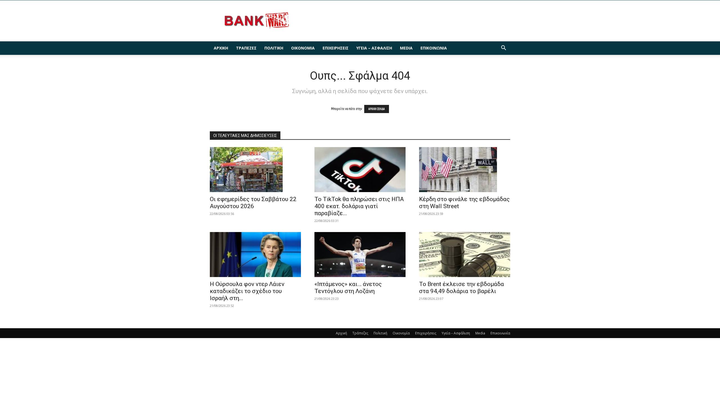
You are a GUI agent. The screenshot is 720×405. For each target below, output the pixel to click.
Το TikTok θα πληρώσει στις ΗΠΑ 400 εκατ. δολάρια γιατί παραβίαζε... (359, 206)
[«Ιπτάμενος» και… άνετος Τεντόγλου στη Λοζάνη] (360, 254)
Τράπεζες (246, 48)
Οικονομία (303, 48)
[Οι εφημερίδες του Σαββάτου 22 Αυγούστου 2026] (255, 169)
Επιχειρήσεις (335, 48)
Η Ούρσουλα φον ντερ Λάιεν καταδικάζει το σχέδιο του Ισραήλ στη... (247, 291)
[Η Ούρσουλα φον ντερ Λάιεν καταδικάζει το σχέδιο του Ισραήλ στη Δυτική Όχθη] (255, 254)
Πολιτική (273, 48)
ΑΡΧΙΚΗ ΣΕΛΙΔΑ (376, 109)
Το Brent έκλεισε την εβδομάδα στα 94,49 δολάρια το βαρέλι (461, 287)
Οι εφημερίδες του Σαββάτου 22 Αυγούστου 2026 (253, 203)
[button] (503, 48)
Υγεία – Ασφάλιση (374, 48)
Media (406, 48)
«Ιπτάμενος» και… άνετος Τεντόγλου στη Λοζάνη (348, 287)
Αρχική (221, 48)
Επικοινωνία (433, 48)
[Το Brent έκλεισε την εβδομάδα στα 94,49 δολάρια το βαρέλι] (464, 254)
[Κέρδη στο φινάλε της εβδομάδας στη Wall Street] (464, 169)
